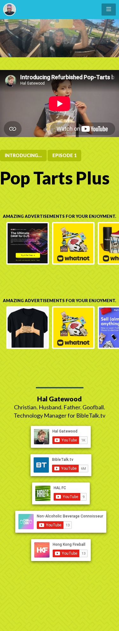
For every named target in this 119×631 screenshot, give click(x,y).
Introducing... (23, 155)
